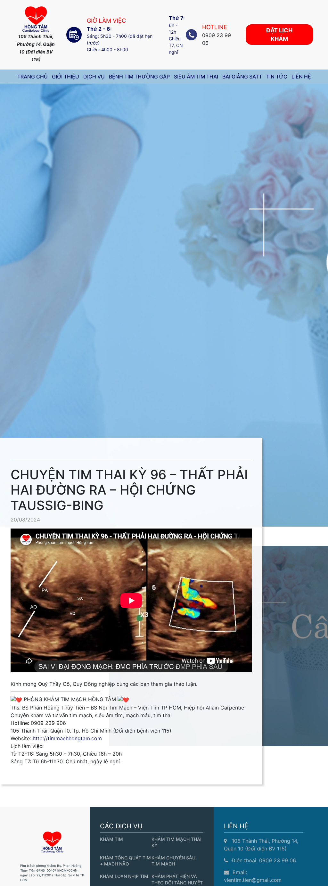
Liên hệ (301, 76)
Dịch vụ (94, 76)
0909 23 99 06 (277, 860)
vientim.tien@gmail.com (253, 880)
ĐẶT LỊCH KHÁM (279, 34)
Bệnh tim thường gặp (139, 76)
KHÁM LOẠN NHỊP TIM (124, 876)
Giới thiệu (65, 76)
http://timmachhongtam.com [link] (67, 738)
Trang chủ (32, 76)
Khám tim (111, 839)
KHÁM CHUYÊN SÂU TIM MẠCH (173, 860)
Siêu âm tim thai (196, 76)
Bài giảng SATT (242, 76)
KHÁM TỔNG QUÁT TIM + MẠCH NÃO (125, 860)
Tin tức (276, 76)
